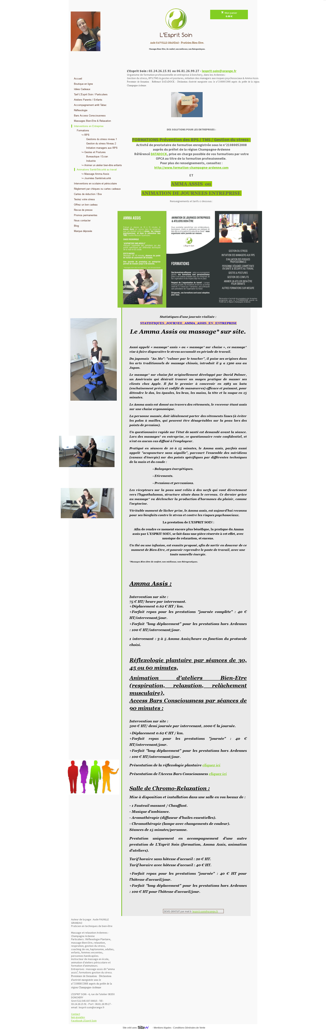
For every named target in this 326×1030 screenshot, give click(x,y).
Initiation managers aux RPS (102, 147)
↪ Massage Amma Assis (95, 173)
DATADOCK (159, 154)
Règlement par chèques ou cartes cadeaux (97, 188)
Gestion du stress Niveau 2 (101, 143)
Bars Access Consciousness (90, 115)
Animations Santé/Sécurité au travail (97, 169)
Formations (83, 130)
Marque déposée (83, 230)
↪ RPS (85, 134)
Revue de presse (83, 209)
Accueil (78, 78)
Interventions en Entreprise (88, 126)
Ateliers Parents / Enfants (88, 99)
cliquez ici (211, 765)
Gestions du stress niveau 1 (101, 139)
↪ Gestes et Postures (94, 152)
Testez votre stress (84, 199)
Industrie (91, 160)
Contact (75, 1014)
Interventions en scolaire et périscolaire (95, 183)
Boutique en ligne (83, 83)
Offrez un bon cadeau (86, 204)
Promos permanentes (85, 215)
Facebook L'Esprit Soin (84, 1020)
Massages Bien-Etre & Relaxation (92, 120)
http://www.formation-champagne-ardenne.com (191, 167)
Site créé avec (130, 1027)
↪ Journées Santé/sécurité (96, 178)
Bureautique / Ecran (97, 156)
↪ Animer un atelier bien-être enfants (102, 165)
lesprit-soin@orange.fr (219, 71)
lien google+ (78, 1017)
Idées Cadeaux (82, 89)
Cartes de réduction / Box (88, 194)
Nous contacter (82, 220)
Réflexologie (80, 110)
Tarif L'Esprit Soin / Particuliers (91, 94)
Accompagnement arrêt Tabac (90, 104)
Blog (76, 225)
